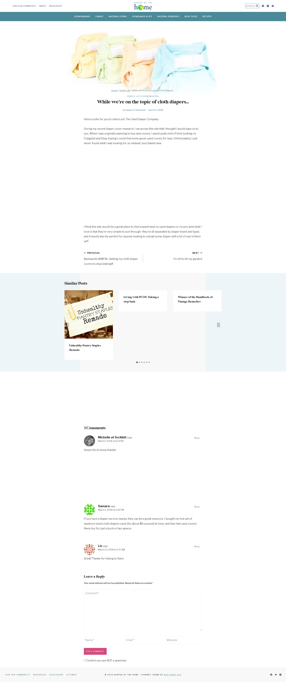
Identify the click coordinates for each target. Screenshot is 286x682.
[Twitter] (276, 675)
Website (172, 640)
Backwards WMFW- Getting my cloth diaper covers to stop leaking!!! (111, 258)
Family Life (134, 96)
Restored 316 (172, 675)
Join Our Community (24, 6)
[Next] (218, 325)
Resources (55, 6)
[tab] (137, 362)
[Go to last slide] (67, 325)
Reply (197, 437)
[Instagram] (268, 6)
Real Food (191, 16)
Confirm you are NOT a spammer (106, 660)
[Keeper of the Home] (143, 6)
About (42, 6)
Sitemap (72, 675)
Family (99, 16)
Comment (92, 593)
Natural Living (118, 16)
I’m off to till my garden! (187, 256)
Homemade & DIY (142, 16)
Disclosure (56, 675)
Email (130, 640)
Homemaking (82, 16)
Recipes (207, 16)
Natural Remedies (168, 16)
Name (89, 640)
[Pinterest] (273, 6)
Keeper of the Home (135, 110)
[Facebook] (263, 6)
